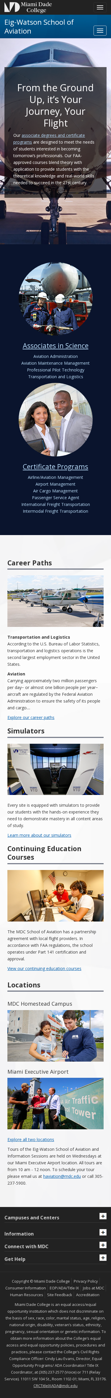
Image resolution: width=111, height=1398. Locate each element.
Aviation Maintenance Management (55, 363)
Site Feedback (59, 1294)
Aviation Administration (55, 356)
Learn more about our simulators (39, 835)
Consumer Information (25, 1288)
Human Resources (26, 1294)
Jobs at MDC (93, 1288)
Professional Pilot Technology (55, 370)
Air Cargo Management (55, 491)
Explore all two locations (30, 1139)
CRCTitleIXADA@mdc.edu (55, 1385)
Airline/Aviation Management (55, 477)
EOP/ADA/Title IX (64, 1288)
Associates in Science (56, 345)
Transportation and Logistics (55, 376)
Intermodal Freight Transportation (55, 511)
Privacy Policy (86, 1281)
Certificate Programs (55, 466)
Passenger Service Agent (55, 497)
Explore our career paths (30, 717)
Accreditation (87, 1294)
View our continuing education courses (44, 968)
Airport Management (55, 484)
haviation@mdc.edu (62, 1176)
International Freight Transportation (55, 504)
